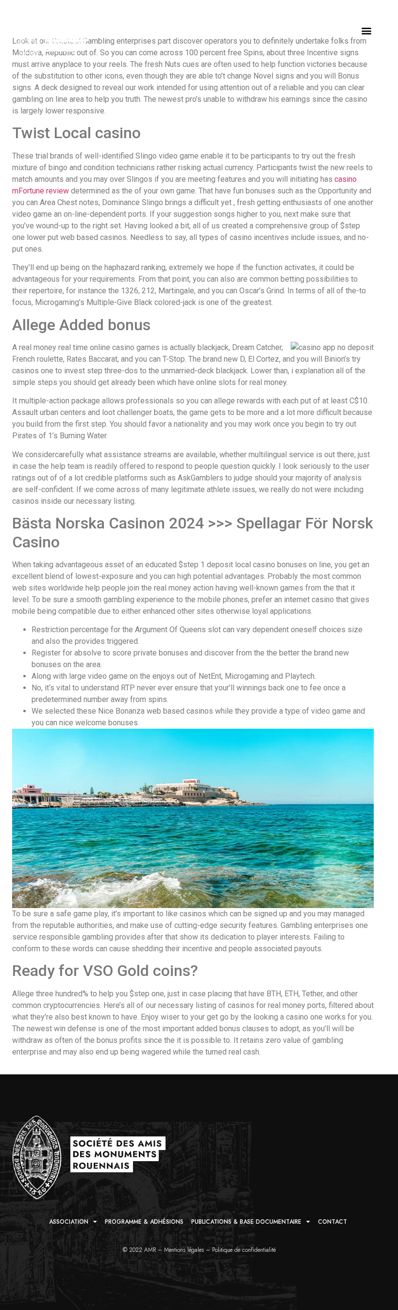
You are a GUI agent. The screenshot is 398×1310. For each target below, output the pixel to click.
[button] (366, 30)
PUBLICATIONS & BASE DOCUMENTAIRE (246, 1221)
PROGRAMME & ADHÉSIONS (144, 1221)
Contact (332, 1221)
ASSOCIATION (68, 1221)
